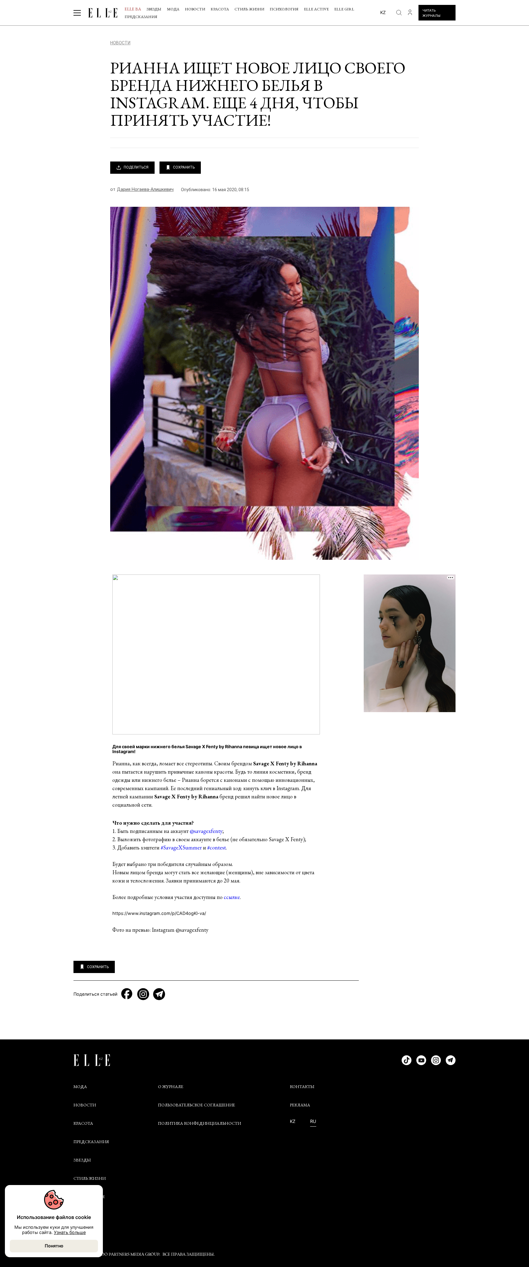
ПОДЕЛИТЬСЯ (136, 167)
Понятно (54, 1245)
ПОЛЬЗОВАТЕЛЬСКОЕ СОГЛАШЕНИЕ (196, 1105)
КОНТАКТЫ (302, 1086)
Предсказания (141, 16)
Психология (284, 9)
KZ (292, 1121)
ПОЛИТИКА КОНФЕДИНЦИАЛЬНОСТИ (199, 1123)
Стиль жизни (249, 9)
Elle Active (316, 9)
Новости (195, 9)
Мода (173, 9)
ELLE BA (133, 9)
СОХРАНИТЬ (184, 167)
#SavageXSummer (181, 847)
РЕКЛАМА (300, 1105)
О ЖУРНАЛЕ (170, 1086)
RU (313, 1121)
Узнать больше (70, 1232)
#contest (216, 847)
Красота (220, 9)
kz (383, 12)
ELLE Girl (344, 9)
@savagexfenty (206, 830)
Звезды (154, 9)
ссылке (232, 897)
